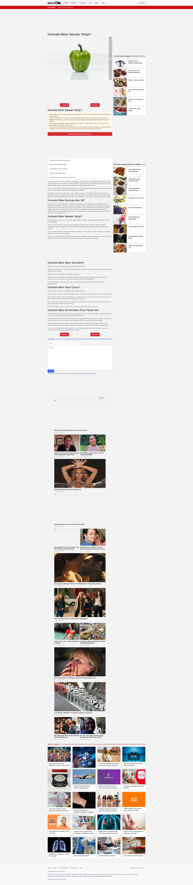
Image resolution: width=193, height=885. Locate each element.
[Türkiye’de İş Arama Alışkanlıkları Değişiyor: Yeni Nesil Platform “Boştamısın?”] (84, 757)
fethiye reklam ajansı (53, 879)
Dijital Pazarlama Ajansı (137, 868)
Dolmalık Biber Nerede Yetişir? (58, 164)
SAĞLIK (96, 3)
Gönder (51, 371)
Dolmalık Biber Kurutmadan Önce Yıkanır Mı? (63, 177)
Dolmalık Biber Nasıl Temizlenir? (59, 169)
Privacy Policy (77, 373)
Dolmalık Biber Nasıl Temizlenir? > (80, 134)
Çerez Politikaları (63, 868)
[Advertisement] (96, 20)
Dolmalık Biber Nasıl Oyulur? (58, 173)
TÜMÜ (103, 3)
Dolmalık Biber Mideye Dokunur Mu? (60, 160)
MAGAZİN (73, 3)
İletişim (55, 868)
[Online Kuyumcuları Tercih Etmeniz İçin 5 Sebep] (59, 779)
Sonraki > (95, 105)
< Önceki (64, 105)
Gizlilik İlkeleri (74, 868)
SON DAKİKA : (52, 7)
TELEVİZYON (82, 3)
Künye (49, 868)
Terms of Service (88, 373)
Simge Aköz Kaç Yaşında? (65, 7)
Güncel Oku (61, 871)
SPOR (90, 3)
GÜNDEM (65, 3)
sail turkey (63, 879)
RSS (81, 868)
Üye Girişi (141, 3)
